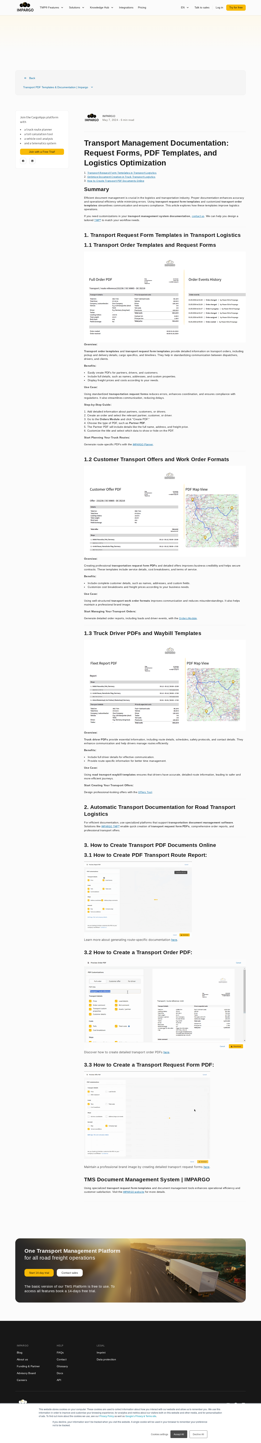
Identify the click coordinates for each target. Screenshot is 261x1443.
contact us (198, 216)
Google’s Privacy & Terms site (140, 1416)
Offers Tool (145, 792)
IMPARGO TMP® (110, 826)
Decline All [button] (198, 1434)
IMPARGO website (133, 1192)
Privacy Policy (106, 1416)
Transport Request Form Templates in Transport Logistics (122, 173)
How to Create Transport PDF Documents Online (115, 181)
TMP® (97, 220)
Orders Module (188, 618)
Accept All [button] (179, 1434)
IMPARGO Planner (143, 444)
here (174, 940)
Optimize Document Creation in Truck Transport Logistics (121, 177)
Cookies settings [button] (159, 1434)
